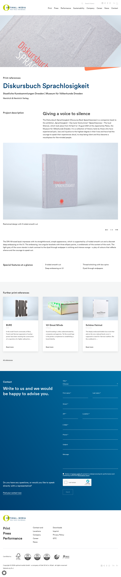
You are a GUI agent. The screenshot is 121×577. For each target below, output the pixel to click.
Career (99, 8)
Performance (66, 8)
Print (50, 8)
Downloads (57, 527)
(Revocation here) (83, 475)
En (117, 3)
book (20, 241)
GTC (55, 538)
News (106, 8)
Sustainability (78, 8)
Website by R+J (8, 568)
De (114, 3)
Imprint (56, 531)
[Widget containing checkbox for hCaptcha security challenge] (77, 482)
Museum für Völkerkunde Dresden (57, 129)
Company (90, 8)
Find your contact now (12, 493)
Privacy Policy (58, 535)
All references (8, 360)
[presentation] (106, 230)
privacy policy (76, 474)
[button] (4, 573)
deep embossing (9, 244)
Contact (114, 8)
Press (56, 8)
